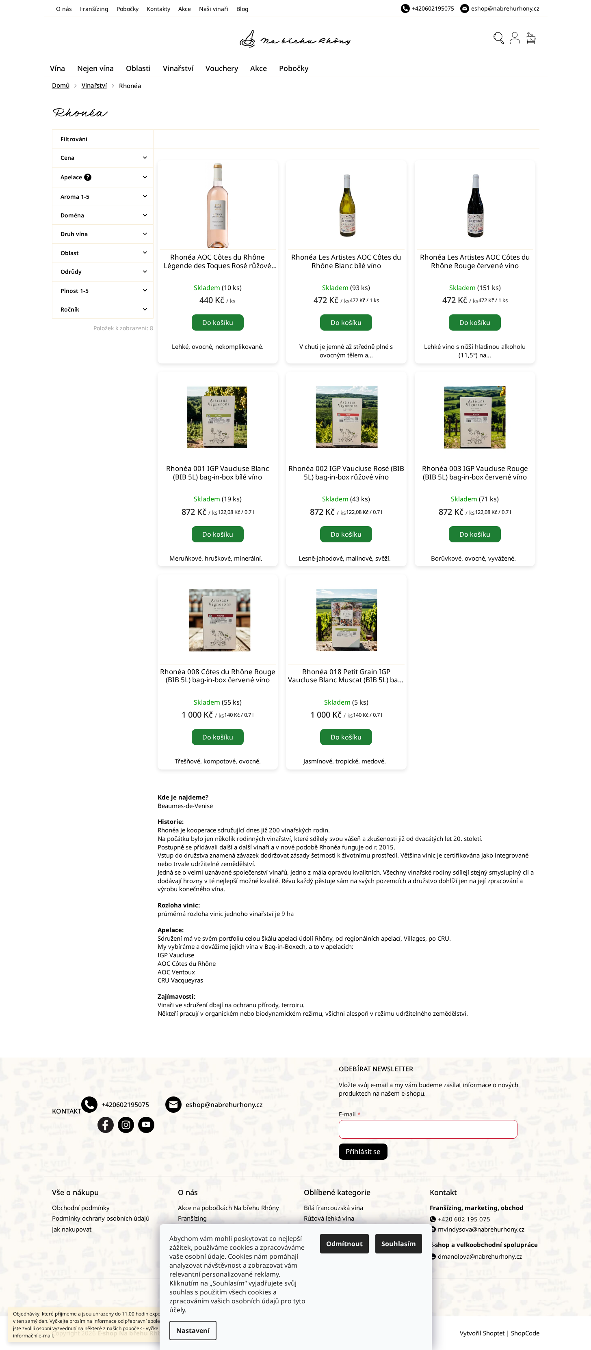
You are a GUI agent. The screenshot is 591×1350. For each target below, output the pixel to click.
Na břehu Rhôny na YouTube (146, 1125)
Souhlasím (398, 1243)
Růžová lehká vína (329, 1218)
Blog (242, 9)
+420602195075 (125, 1104)
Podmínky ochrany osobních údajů (100, 1218)
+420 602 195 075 (464, 1219)
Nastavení (193, 1330)
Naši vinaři (213, 9)
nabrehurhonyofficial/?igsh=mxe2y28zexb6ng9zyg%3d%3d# (126, 1125)
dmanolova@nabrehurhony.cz (480, 1256)
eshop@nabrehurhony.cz (224, 1104)
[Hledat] (499, 38)
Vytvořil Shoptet (482, 1333)
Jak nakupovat (71, 1229)
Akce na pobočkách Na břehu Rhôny (228, 1208)
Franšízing (94, 9)
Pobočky (128, 9)
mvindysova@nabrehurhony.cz (481, 1229)
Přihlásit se (363, 1151)
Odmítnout (344, 1243)
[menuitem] (57, 68)
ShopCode (525, 1333)
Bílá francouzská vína (333, 1208)
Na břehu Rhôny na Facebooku (105, 1125)
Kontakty (158, 9)
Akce (184, 9)
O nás (64, 9)
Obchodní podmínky (81, 1208)
